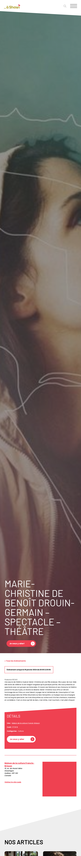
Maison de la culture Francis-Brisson (26, 723)
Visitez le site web (13, 782)
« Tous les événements (15, 661)
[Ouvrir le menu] (73, 6)
